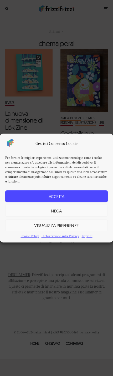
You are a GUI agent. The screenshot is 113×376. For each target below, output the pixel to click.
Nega (56, 210)
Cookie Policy (30, 236)
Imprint (87, 236)
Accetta (56, 196)
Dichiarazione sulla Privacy (60, 236)
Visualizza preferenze (56, 225)
